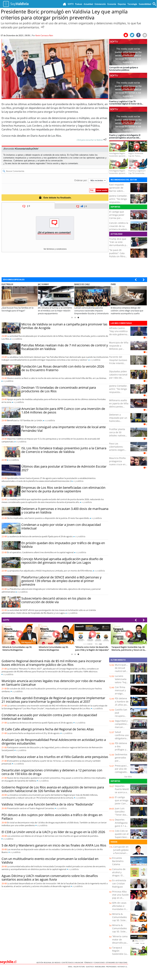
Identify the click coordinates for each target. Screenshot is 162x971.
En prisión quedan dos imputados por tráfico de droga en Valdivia (63, 545)
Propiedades (111, 966)
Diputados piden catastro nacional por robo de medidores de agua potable (118, 378)
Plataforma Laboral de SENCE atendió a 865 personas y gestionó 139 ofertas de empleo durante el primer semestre (61, 581)
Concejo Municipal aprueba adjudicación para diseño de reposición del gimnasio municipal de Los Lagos (62, 561)
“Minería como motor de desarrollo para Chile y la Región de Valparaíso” (120, 944)
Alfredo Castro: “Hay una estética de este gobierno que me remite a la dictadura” (118, 334)
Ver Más (128, 776)
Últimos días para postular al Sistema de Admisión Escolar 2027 (63, 468)
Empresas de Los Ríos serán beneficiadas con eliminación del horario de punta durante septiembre (63, 489)
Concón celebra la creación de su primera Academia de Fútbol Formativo (119, 229)
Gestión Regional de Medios (48, 962)
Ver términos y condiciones (55, 249)
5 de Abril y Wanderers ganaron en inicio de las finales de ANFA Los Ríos (54, 845)
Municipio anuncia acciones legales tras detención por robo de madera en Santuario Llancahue (53, 683)
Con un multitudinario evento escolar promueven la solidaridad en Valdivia (50, 860)
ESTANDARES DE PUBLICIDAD (117, 962)
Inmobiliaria (100, 966)
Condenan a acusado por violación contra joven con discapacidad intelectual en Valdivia (49, 717)
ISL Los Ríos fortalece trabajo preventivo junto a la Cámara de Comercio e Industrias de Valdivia (63, 450)
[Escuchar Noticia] (42, 27)
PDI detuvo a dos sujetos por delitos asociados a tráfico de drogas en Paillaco (52, 817)
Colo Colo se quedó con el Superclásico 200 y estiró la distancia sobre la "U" (122, 838)
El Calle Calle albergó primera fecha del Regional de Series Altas (48, 729)
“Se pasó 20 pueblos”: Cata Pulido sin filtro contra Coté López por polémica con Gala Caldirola (118, 258)
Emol (70, 966)
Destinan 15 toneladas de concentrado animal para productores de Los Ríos (58, 389)
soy (17, 338)
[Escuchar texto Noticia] (105, 139)
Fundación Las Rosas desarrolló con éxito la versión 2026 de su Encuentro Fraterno (62, 368)
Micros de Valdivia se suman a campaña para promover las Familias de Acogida (64, 326)
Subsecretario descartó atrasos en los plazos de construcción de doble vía (56, 600)
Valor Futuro (79, 966)
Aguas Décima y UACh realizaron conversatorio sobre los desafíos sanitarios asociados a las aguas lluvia (50, 878)
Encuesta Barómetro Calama (117, 861)
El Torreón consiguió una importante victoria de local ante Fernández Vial (63, 429)
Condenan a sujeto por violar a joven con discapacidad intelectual (61, 526)
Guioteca (90, 966)
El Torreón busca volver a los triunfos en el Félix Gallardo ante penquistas (55, 757)
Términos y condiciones (95, 962)
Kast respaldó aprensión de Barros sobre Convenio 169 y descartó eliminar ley (118, 192)
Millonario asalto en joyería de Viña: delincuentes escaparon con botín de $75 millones (119, 408)
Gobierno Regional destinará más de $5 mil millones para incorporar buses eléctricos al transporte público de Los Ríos (51, 663)
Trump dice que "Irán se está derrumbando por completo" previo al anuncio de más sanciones (119, 246)
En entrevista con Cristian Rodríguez (119, 883)
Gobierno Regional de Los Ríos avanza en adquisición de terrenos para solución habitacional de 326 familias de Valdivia (53, 789)
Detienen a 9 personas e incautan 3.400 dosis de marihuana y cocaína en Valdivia (64, 510)
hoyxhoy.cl (122, 966)
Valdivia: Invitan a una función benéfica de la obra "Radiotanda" (48, 804)
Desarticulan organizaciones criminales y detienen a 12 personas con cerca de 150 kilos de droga (52, 772)
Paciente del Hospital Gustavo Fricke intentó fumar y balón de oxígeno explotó (118, 363)
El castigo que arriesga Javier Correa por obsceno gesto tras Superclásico (118, 218)
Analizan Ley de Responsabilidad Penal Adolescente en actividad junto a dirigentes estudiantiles (54, 741)
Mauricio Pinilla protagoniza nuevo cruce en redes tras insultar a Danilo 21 (119, 464)
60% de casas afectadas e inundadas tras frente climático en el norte (120, 909)
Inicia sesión (53, 163)
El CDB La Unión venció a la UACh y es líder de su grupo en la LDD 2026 (53, 832)
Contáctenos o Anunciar (72, 962)
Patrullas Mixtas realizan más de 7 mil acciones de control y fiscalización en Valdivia (64, 347)
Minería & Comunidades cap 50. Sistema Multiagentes (120, 918)
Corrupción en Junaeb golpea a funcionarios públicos (120, 851)
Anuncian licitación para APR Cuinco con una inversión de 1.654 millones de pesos (63, 410)
